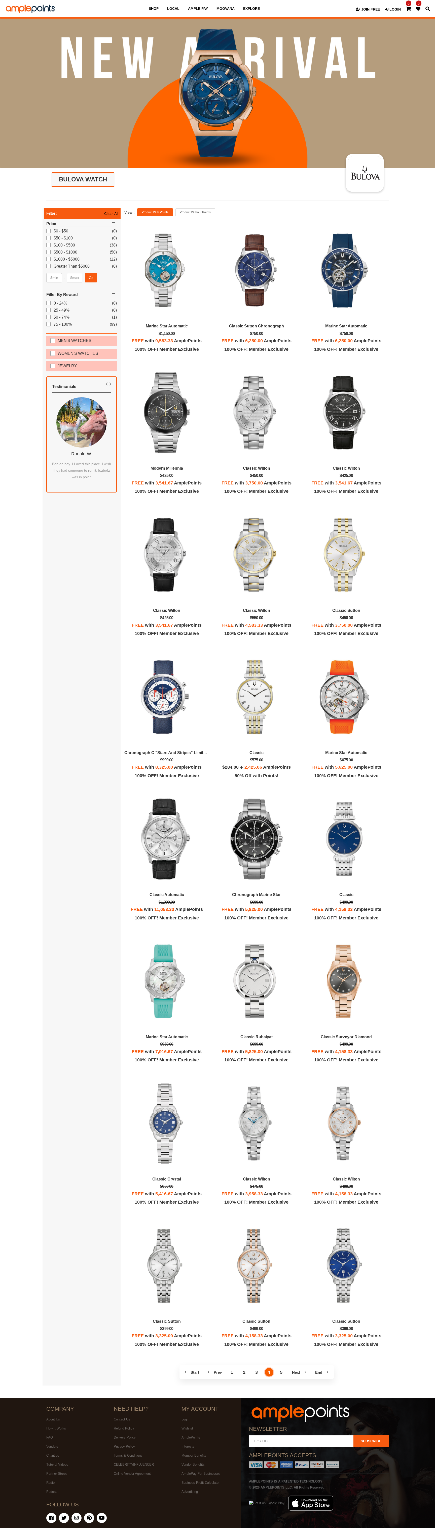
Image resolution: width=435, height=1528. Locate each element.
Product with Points (155, 212)
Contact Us (122, 1419)
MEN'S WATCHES (74, 340)
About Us (53, 1419)
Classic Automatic (167, 895)
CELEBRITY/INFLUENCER (134, 1464)
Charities (52, 1455)
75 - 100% (63, 324)
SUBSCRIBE (371, 1441)
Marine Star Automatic (167, 326)
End (319, 1372)
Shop (154, 9)
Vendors (52, 1446)
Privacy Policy (124, 1446)
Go (91, 278)
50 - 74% (62, 317)
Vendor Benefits (193, 1464)
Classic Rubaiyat (256, 1037)
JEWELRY (67, 366)
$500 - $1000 (66, 252)
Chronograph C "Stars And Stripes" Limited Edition (173, 753)
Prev (217, 1372)
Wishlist (187, 1428)
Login (185, 1419)
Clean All (111, 213)
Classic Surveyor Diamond (346, 1037)
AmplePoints (191, 1437)
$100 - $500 (65, 245)
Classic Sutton (346, 610)
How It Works (56, 1428)
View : (129, 212)
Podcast (52, 1492)
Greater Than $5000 (72, 266)
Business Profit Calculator (201, 1483)
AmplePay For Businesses (201, 1473)
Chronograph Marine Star (256, 895)
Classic (256, 753)
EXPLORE (251, 9)
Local (173, 9)
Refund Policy (124, 1428)
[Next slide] (111, 384)
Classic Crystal (166, 1179)
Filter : (51, 213)
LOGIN (394, 9)
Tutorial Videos (57, 1464)
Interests (188, 1446)
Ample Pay (198, 9)
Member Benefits (194, 1455)
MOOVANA (225, 9)
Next (296, 1372)
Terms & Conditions (128, 1455)
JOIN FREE (370, 9)
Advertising (190, 1492)
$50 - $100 (64, 238)
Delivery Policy (125, 1437)
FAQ (49, 1437)
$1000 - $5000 (67, 259)
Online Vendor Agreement (132, 1473)
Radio (50, 1483)
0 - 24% (61, 303)
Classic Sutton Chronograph (256, 326)
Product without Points (195, 212)
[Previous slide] (106, 384)
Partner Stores (56, 1473)
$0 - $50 (61, 231)
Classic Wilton (256, 468)
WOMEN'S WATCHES (78, 353)
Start (194, 1372)
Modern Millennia (167, 468)
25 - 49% (62, 310)
